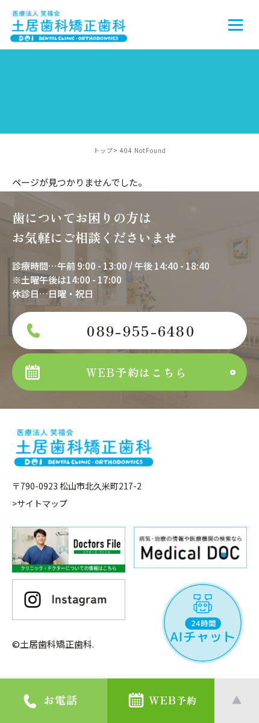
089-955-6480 (141, 330)
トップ (103, 150)
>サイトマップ (39, 503)
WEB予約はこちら (136, 372)
